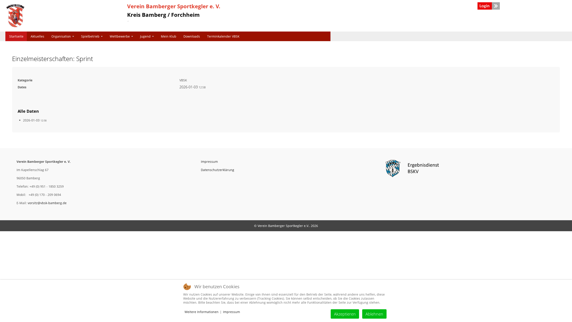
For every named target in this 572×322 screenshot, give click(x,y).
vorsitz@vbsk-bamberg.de (47, 203)
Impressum (209, 161)
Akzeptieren (345, 314)
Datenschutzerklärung (217, 170)
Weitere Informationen (202, 312)
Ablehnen (374, 314)
